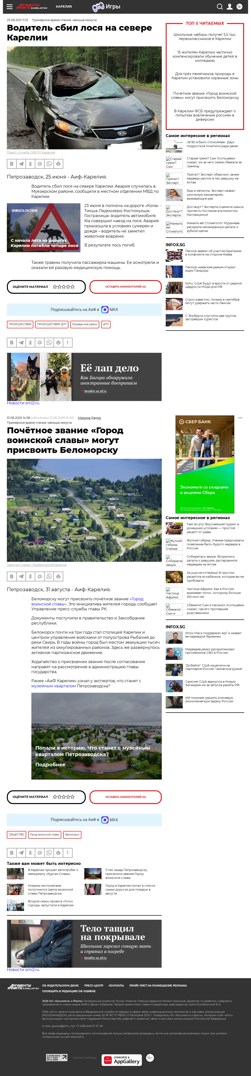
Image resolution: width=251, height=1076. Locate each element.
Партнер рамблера (84, 1057)
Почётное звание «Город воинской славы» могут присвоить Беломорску (205, 95)
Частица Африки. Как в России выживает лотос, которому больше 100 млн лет (214, 593)
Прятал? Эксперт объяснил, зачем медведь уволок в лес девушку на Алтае (213, 178)
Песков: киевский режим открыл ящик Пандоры (210, 269)
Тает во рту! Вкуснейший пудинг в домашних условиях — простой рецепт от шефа (213, 528)
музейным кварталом (54, 686)
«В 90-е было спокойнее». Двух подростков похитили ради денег (212, 144)
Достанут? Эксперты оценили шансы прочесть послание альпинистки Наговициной (215, 211)
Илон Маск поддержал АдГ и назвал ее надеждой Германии (213, 634)
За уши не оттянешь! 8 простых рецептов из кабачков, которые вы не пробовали (215, 576)
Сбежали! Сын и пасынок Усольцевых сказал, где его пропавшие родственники (215, 609)
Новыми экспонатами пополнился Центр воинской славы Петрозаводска (50, 889)
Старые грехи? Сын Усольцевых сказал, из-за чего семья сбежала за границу (214, 162)
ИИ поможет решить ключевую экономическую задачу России (209, 699)
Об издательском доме (60, 985)
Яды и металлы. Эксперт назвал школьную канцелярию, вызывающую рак (211, 194)
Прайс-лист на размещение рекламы (158, 985)
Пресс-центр (93, 985)
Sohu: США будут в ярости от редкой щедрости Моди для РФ (213, 285)
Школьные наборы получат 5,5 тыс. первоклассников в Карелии (205, 37)
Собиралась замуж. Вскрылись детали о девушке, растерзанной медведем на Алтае (212, 560)
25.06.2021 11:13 (17, 20)
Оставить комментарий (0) (125, 286)
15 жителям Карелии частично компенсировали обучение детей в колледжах (205, 56)
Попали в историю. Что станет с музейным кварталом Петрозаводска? (92, 751)
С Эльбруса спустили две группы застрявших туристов (210, 317)
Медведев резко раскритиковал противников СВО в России (210, 651)
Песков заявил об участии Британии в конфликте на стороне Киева (213, 252)
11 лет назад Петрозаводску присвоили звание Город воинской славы (126, 874)
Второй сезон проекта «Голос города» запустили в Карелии (51, 903)
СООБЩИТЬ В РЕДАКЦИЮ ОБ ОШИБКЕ (69, 991)
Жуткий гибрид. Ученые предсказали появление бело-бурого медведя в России (215, 544)
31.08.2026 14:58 (18, 418)
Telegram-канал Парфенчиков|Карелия (37, 565)
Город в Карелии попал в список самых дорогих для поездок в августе (130, 889)
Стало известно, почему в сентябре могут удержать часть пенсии (212, 301)
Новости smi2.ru (23, 403)
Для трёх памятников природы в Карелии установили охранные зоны (205, 76)
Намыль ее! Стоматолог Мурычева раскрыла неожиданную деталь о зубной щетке (213, 227)
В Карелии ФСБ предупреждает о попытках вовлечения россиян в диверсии (205, 115)
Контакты (116, 985)
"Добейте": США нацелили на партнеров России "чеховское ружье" (214, 667)
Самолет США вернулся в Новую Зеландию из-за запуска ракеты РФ (212, 683)
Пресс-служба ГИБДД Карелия (31, 152)
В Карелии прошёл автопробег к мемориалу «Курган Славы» (53, 872)
